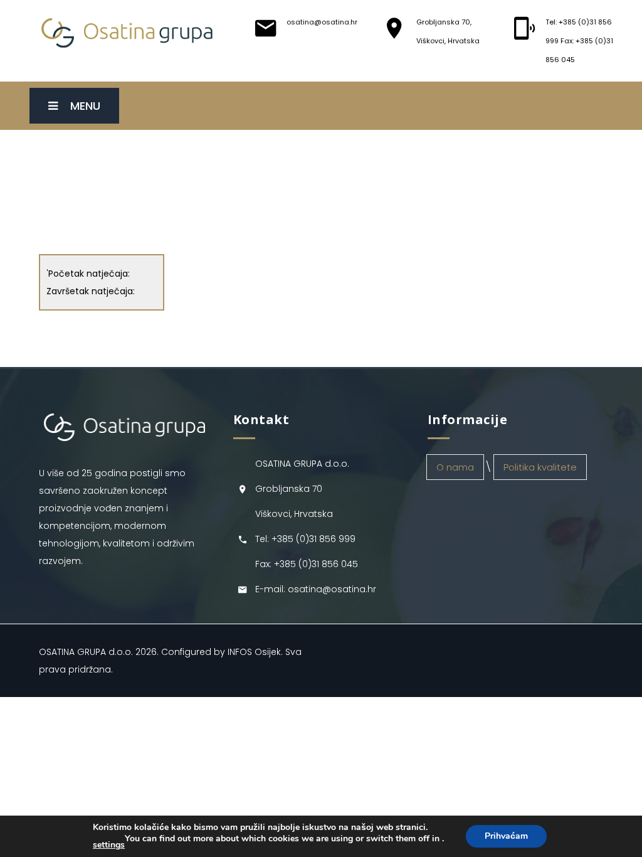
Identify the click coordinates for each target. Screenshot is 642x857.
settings (109, 845)
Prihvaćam (506, 836)
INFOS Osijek (254, 652)
